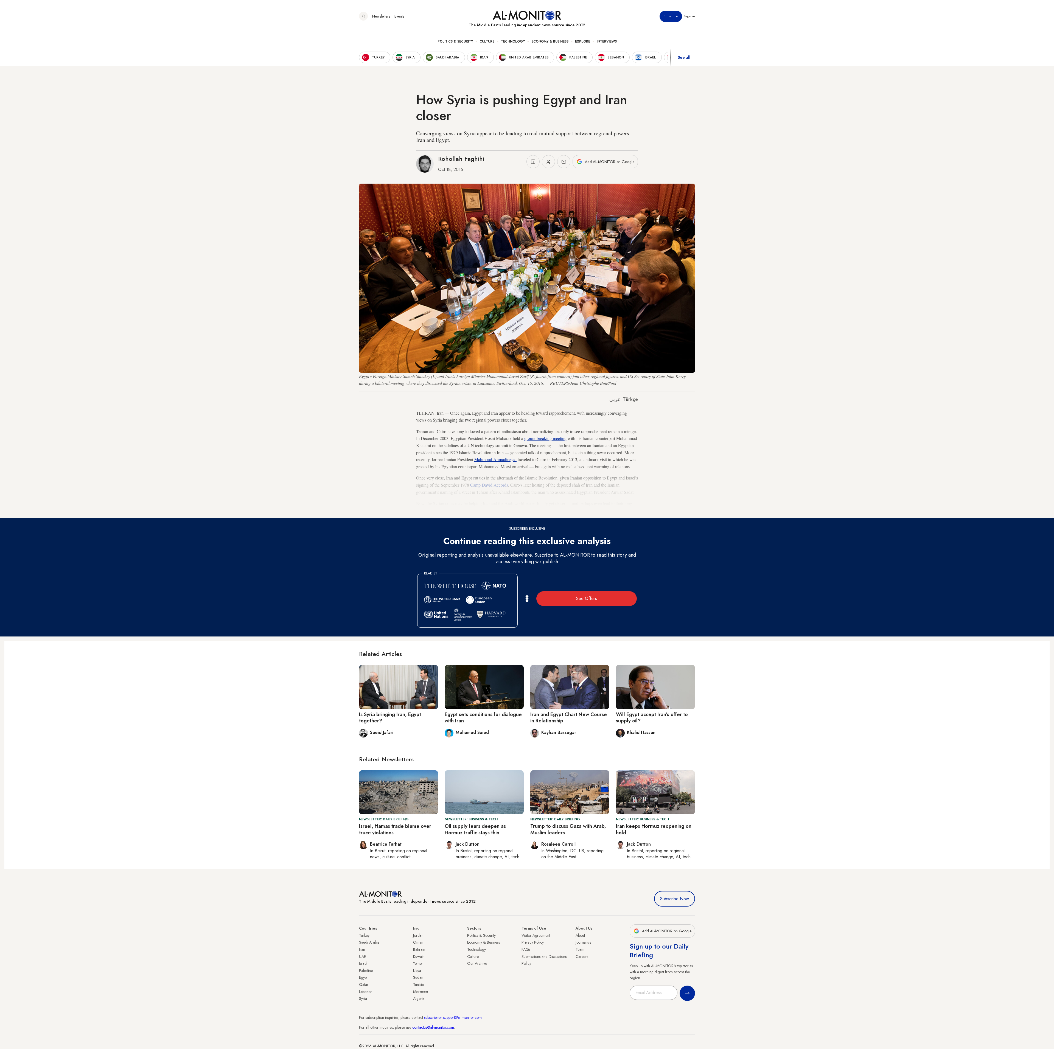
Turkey (364, 935)
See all (684, 57)
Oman (418, 942)
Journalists (583, 942)
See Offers (586, 598)
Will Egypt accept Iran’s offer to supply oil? (652, 717)
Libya (417, 970)
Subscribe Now (674, 899)
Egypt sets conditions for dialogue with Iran (483, 717)
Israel (363, 963)
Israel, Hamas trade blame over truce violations (395, 829)
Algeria (419, 998)
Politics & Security (455, 41)
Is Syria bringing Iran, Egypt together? (390, 717)
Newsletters (381, 16)
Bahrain (419, 949)
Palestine (366, 970)
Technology (513, 41)
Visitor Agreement (536, 935)
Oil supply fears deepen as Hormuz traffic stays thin (475, 829)
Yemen (418, 963)
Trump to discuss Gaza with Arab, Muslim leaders (568, 829)
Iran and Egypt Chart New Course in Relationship (568, 717)
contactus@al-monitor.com (433, 1027)
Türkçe (630, 399)
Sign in (689, 16)
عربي (615, 399)
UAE (362, 956)
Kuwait (418, 956)
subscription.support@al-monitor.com (453, 1017)
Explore (582, 41)
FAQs (526, 949)
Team (580, 949)
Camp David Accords (489, 485)
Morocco (420, 991)
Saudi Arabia (369, 942)
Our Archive (477, 963)
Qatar (363, 984)
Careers (582, 956)
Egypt (363, 977)
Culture (487, 41)
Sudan (418, 977)
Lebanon (365, 991)
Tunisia (418, 984)
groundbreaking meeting (545, 438)
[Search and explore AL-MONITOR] (363, 16)
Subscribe (671, 16)
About (580, 935)
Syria (363, 998)
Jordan (418, 935)
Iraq (416, 928)
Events (399, 16)
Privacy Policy (533, 942)
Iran (362, 949)
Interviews (607, 41)
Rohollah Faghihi (461, 158)
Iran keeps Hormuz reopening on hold (653, 829)
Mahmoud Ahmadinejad (495, 459)
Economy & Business (549, 41)
